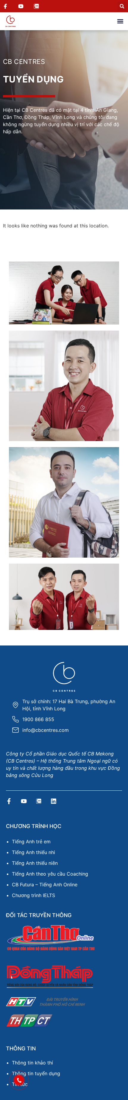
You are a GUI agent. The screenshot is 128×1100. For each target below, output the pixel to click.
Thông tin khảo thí (32, 1063)
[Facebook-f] (9, 801)
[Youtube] (24, 801)
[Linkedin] (54, 801)
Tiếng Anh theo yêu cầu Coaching (50, 874)
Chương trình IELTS (33, 895)
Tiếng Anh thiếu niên (35, 863)
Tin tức (20, 1084)
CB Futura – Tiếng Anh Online (44, 885)
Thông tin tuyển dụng (36, 1073)
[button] (122, 6)
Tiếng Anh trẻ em (31, 841)
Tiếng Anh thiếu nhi (33, 852)
